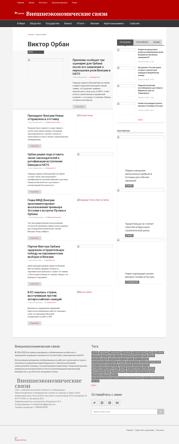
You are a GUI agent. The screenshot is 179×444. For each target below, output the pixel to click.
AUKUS (142, 362)
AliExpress (114, 359)
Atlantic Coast (132, 362)
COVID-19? (147, 378)
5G (112, 356)
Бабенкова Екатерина (53, 122)
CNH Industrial (143, 371)
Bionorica (137, 365)
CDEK (108, 371)
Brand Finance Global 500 (102, 368)
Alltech (123, 359)
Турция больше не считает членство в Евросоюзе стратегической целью (139, 227)
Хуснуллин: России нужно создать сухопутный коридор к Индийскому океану (149, 71)
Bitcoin (146, 365)
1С (154, 352)
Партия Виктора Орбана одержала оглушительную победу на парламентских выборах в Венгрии (46, 251)
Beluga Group (112, 365)
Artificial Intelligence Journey (104, 362)
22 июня (160, 352)
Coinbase (105, 375)
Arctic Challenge (141, 359)
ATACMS (121, 362)
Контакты (43, 3)
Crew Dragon (158, 378)
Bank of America (98, 365)
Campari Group (98, 371)
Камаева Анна (51, 302)
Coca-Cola (96, 375)
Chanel (122, 371)
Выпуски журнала (59, 3)
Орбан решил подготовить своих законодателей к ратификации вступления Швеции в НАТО (46, 159)
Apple (130, 359)
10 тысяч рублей (139, 352)
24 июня (106, 356)
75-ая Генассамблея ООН (132, 356)
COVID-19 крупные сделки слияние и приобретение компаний (117, 378)
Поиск (74, 3)
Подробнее (79, 106)
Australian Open (153, 362)
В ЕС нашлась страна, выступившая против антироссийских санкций (45, 296)
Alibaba (105, 359)
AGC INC (151, 356)
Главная (20, 3)
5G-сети (118, 356)
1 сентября (126, 352)
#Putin (95, 352)
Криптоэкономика (113, 23)
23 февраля (96, 356)
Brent (116, 368)
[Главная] (19, 13)
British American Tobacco (137, 368)
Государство (52, 23)
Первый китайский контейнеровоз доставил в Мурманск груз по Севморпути (150, 89)
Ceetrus (115, 371)
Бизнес (68, 23)
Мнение (95, 23)
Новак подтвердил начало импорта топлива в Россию (150, 104)
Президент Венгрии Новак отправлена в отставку (46, 117)
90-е (145, 356)
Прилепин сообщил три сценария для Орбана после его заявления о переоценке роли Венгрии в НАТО (91, 67)
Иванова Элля (95, 77)
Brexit (123, 368)
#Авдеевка (104, 352)
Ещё (140, 120)
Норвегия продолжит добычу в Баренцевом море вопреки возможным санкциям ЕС (150, 53)
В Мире (21, 23)
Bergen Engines (126, 365)
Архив (31, 3)
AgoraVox (96, 359)
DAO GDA (95, 381)
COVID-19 (114, 375)
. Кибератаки (115, 352)
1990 (149, 352)
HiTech (80, 23)
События (134, 23)
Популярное (142, 42)
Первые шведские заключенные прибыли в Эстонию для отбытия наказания (138, 175)
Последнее (126, 42)
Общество (35, 23)
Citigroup (131, 371)
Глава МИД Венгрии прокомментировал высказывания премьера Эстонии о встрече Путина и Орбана (47, 207)
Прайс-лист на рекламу (144, 430)
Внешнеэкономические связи (67, 14)
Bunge (152, 368)
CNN (152, 371)
